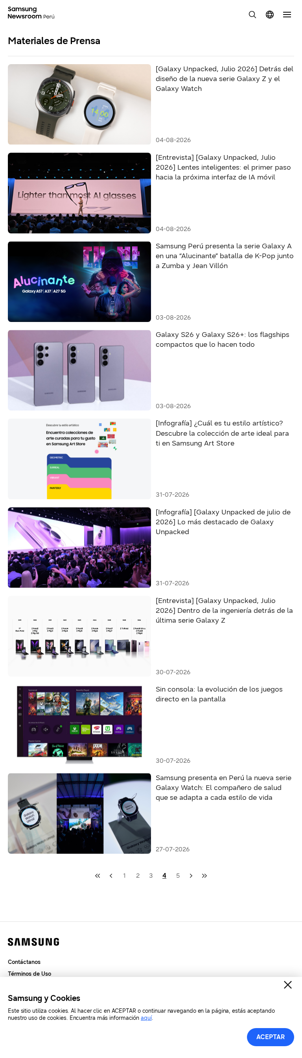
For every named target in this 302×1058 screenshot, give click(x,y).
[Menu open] (287, 14)
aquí (146, 1018)
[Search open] (252, 14)
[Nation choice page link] (270, 14)
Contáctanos (24, 962)
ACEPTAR (270, 1037)
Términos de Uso (29, 974)
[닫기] (288, 984)
